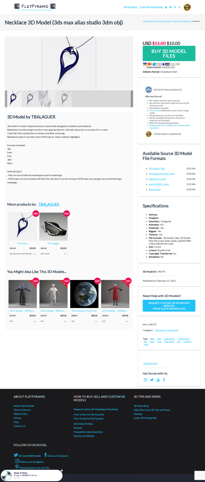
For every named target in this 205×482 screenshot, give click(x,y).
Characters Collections (182, 21)
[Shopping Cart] (170, 7)
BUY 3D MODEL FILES (169, 53)
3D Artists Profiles (83, 423)
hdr (145, 341)
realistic (187, 341)
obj (179, 341)
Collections (184, 338)
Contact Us (19, 426)
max (159, 341)
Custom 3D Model (151, 7)
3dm (152, 338)
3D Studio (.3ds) (157, 168)
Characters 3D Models (162, 21)
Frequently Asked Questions (88, 431)
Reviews (78, 427)
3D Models (130, 7)
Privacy (17, 417)
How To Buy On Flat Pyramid (89, 414)
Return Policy (20, 413)
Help (16, 421)
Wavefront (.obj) (157, 178)
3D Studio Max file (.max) (162, 173)
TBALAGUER (48, 204)
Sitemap (138, 413)
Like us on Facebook (57, 455)
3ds (159, 338)
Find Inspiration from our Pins (34, 467)
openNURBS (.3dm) (159, 184)
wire (146, 344)
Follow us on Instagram (31, 461)
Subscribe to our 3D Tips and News (152, 409)
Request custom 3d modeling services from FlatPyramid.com (169, 305)
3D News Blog (141, 405)
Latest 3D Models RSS (145, 417)
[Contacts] (180, 7)
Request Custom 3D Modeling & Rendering (96, 409)
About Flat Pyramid (24, 405)
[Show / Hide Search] (175, 7)
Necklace (169, 341)
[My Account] (166, 7)
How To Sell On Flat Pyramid (88, 418)
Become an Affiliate (84, 435)
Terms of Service (22, 409)
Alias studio (155, 189)
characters (169, 338)
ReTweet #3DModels (29, 455)
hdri (152, 341)
